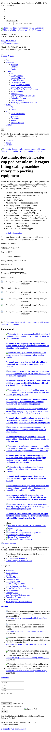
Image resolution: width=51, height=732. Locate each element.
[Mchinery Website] (14, 530)
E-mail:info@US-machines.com (13, 729)
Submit (4, 712)
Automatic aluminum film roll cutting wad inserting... (26, 671)
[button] (31, 709)
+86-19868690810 (8, 41)
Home (8, 60)
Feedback (5, 678)
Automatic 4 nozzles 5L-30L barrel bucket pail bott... (26, 644)
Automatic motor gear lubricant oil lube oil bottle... (25, 631)
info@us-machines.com (10, 43)
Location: (9, 140)
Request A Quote (7, 56)
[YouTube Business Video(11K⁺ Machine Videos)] (26, 526)
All (12, 73)
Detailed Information (14, 233)
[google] (9, 528)
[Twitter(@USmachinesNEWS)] (19, 537)
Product (9, 145)
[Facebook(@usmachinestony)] (18, 535)
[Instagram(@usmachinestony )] (19, 539)
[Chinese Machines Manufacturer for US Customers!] (25, 29)
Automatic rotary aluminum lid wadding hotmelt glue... (27, 657)
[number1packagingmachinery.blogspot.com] (24, 532)
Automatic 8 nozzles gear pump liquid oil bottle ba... (26, 618)
